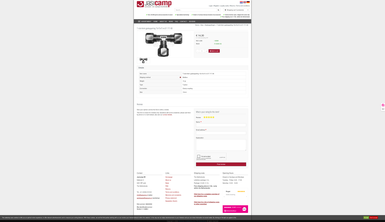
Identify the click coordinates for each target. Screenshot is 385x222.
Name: (198, 122)
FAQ (176, 21)
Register (216, 6)
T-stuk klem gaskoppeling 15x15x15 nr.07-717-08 (232, 25)
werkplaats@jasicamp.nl (144, 198)
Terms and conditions (243, 6)
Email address (200, 130)
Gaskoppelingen (210, 25)
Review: (198, 117)
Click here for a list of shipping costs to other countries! (206, 203)
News (171, 21)
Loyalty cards (224, 6)
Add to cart (214, 51)
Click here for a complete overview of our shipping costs (206, 195)
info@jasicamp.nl (142, 195)
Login (210, 6)
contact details (167, 115)
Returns (232, 6)
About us (163, 21)
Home (155, 21)
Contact (183, 21)
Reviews (192, 21)
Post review (221, 164)
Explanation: (200, 138)
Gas (202, 25)
